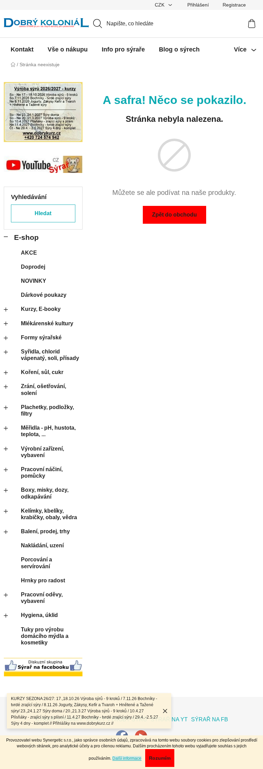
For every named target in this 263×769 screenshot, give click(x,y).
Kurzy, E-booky (41, 309)
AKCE (29, 253)
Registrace (234, 5)
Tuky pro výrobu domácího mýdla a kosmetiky (44, 636)
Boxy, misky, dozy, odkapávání (44, 493)
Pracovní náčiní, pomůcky (42, 472)
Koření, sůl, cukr (42, 372)
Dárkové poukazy (43, 295)
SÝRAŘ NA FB (209, 719)
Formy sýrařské (41, 337)
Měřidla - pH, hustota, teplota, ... (48, 431)
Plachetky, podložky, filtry (47, 410)
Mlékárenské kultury (47, 323)
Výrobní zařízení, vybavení (42, 452)
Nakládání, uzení (42, 545)
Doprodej (33, 267)
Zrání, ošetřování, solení (43, 389)
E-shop (26, 237)
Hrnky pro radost (43, 580)
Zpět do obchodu (174, 215)
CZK (160, 5)
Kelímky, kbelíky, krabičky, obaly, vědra (49, 514)
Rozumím (160, 758)
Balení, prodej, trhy (45, 531)
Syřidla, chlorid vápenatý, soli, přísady (50, 355)
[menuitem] (22, 49)
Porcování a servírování (36, 563)
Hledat (43, 213)
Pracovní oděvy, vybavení (42, 598)
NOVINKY (33, 281)
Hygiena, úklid (39, 615)
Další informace (126, 758)
